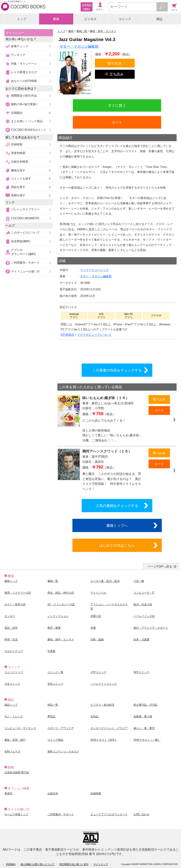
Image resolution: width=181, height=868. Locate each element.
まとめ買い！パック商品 (27, 121)
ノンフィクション (58, 616)
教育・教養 (54, 627)
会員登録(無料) (20, 241)
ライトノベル (98, 592)
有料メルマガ (12, 751)
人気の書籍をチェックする (117, 506)
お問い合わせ (141, 814)
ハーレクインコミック (103, 683)
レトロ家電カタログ (24, 72)
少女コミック (12, 683)
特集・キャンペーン (24, 63)
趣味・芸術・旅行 (15, 739)
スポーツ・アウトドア (60, 728)
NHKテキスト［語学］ (103, 739)
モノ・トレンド (13, 716)
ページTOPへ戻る (159, 566)
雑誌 (159, 19)
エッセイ (9, 616)
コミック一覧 (55, 672)
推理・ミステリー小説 (17, 592)
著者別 (8, 793)
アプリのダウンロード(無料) (23, 252)
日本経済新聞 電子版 (16, 772)
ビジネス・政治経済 (102, 704)
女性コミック (55, 683)
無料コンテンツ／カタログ (63, 751)
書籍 (56, 19)
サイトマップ (100, 864)
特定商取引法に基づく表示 (74, 864)
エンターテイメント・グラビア (109, 728)
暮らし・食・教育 (144, 728)
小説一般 (139, 581)
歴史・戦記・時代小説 (60, 592)
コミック (125, 19)
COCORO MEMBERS (25, 218)
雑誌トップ (11, 704)
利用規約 (11, 864)
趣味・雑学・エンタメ (60, 639)
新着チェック (19, 46)
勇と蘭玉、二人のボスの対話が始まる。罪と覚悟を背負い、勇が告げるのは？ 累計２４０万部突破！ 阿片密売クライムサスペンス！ (111, 481)
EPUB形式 (67, 334)
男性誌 (51, 716)
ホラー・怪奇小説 (15, 604)
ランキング (18, 54)
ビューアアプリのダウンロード (109, 814)
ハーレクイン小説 (144, 616)
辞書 (93, 627)
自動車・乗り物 (143, 716)
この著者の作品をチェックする (117, 370)
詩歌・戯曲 (97, 639)
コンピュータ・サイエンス (20, 728)
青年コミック (141, 672)
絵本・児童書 (141, 639)
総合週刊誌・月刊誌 (145, 704)
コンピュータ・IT (144, 592)
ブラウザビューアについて (94, 334)
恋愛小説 (95, 616)
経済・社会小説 (143, 604)
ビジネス (90, 19)
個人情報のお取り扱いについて (38, 864)
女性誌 (94, 716)
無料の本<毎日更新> (24, 104)
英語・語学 (11, 627)
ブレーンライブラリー (25, 209)
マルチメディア (13, 651)
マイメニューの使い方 (25, 271)
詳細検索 (17, 144)
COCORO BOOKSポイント (28, 129)
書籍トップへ (117, 525)
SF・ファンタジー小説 (61, 604)
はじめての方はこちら (117, 545)
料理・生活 (11, 639)
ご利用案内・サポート (25, 262)
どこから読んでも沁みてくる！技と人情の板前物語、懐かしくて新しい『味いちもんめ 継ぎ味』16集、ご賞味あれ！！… (112, 430)
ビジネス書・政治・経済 (105, 581)
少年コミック (98, 672)
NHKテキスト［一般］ (147, 739)
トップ (21, 19)
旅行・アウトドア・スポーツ (151, 627)
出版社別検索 (19, 161)
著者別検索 (18, 153)
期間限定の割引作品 (24, 95)
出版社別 (52, 793)
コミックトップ (13, 672)
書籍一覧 (52, 581)
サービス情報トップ (16, 814)
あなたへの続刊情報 (24, 80)
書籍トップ (11, 581)
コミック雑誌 (55, 739)
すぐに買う (117, 105)
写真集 (51, 651)
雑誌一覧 (52, 704)
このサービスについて (25, 232)
